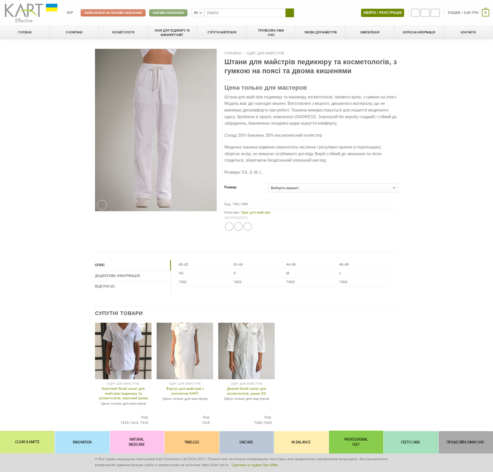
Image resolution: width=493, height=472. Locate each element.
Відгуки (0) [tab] (105, 286)
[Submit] (290, 12)
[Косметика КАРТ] (31, 12)
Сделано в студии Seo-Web (255, 465)
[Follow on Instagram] (425, 13)
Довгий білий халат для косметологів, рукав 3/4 (246, 390)
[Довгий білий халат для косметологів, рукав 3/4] (246, 351)
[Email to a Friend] (238, 226)
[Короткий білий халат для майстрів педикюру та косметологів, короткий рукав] (123, 351)
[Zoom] (102, 205)
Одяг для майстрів (265, 53)
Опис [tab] (100, 265)
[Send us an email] (435, 13)
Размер (230, 187)
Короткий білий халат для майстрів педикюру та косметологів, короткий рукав (123, 393)
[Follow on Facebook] (415, 13)
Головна (232, 53)
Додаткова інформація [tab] (117, 276)
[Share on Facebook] (229, 226)
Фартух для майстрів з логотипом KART (185, 390)
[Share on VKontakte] (247, 226)
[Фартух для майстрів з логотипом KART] (185, 351)
